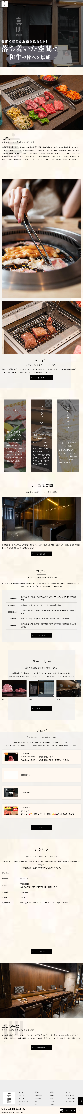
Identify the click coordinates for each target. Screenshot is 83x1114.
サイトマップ (70, 1102)
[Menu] (80, 4)
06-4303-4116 (25, 878)
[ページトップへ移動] (79, 1110)
